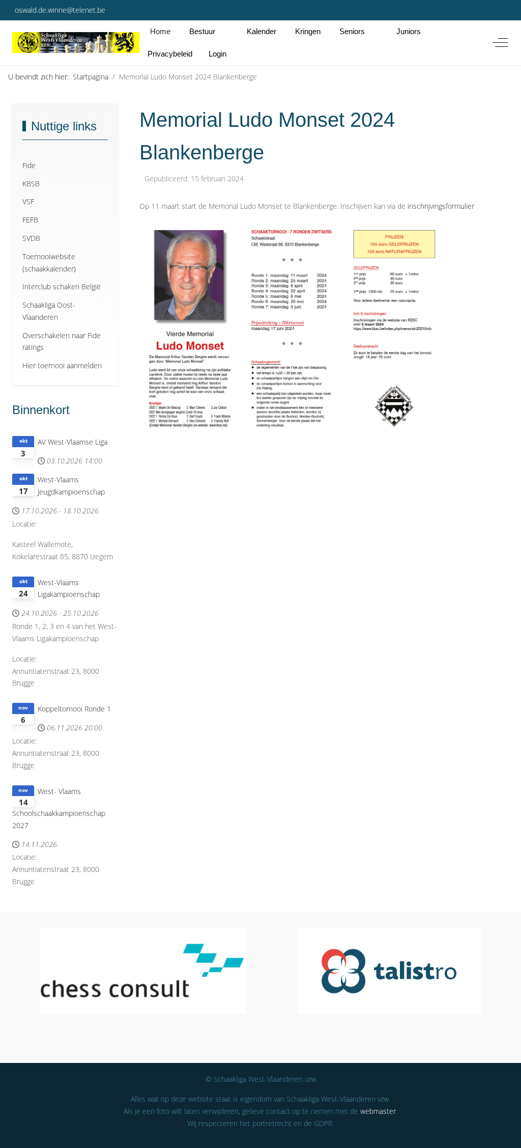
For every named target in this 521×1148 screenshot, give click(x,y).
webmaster (378, 1111)
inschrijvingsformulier (441, 206)
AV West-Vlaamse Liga (72, 442)
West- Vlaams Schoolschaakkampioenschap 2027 (58, 808)
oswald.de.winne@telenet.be (60, 10)
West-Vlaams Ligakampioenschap (69, 588)
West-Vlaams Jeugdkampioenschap (71, 486)
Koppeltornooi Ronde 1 (74, 709)
